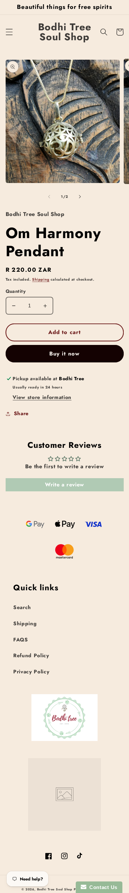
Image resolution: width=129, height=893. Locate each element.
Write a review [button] (64, 484)
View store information (42, 397)
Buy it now (64, 353)
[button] (9, 32)
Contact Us (101, 887)
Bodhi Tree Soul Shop (54, 889)
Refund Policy (31, 655)
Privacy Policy (31, 671)
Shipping (40, 279)
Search (22, 607)
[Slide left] (49, 196)
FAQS (20, 639)
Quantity (16, 291)
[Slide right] (79, 196)
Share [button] (21, 413)
